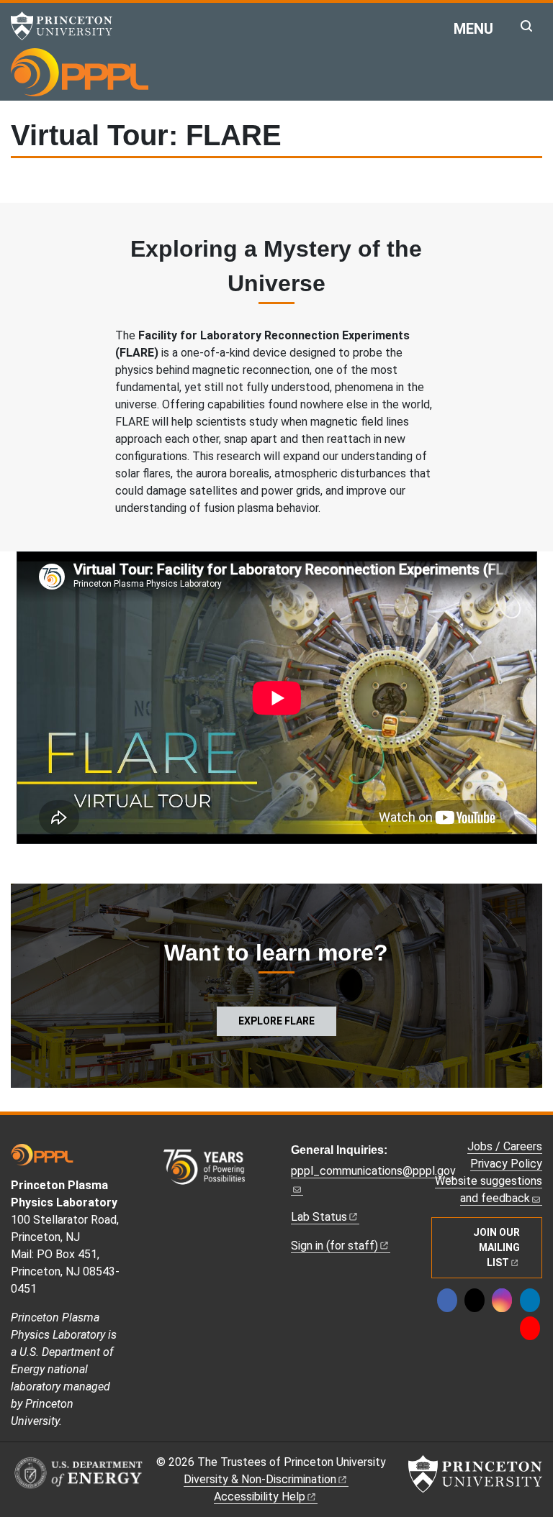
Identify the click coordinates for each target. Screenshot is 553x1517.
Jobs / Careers (504, 1146)
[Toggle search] (526, 25)
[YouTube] (530, 1328)
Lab (319, 1217)
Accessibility (259, 1496)
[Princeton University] (68, 26)
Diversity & (260, 1479)
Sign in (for (334, 1245)
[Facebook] (447, 1300)
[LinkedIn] (530, 1300)
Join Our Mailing (496, 1247)
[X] (474, 1300)
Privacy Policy (506, 1163)
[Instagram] (502, 1300)
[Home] (79, 72)
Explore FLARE (276, 1021)
